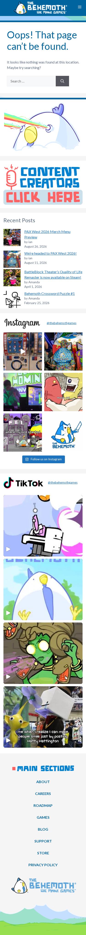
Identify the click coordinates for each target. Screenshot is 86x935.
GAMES (43, 817)
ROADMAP (43, 805)
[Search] (62, 81)
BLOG (43, 829)
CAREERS (43, 793)
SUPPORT (43, 841)
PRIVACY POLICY (43, 865)
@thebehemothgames (61, 323)
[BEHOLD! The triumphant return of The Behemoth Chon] (22, 351)
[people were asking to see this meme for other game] (22, 432)
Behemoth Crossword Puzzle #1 (49, 293)
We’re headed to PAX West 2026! (50, 253)
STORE (43, 853)
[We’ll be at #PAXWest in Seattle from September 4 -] (63, 351)
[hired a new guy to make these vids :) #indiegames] (63, 392)
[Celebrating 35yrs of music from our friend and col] (22, 392)
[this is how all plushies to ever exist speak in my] (63, 432)
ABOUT (43, 781)
